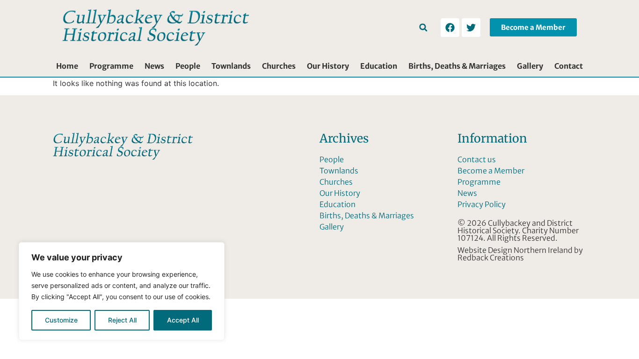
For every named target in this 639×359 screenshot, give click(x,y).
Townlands (231, 66)
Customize (61, 320)
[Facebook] (450, 27)
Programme (111, 66)
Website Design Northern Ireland (515, 250)
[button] (423, 27)
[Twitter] (471, 27)
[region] (122, 291)
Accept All (183, 320)
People (187, 66)
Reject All (122, 320)
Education (378, 66)
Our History (328, 66)
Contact (568, 66)
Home (67, 66)
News (154, 66)
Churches (279, 66)
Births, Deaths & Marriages (457, 66)
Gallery (530, 66)
